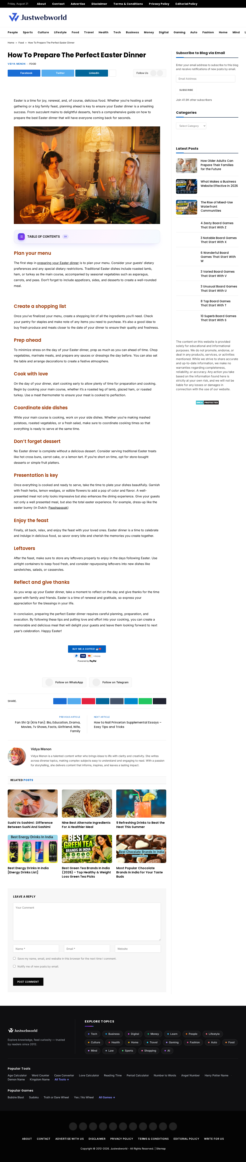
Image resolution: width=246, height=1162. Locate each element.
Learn (173, 1033)
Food (75, 32)
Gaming (179, 32)
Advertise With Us (69, 1138)
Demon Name (16, 1079)
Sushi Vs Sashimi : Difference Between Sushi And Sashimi (30, 825)
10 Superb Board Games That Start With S (218, 318)
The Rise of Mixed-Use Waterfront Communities (217, 206)
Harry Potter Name (216, 1075)
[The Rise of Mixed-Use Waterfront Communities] (186, 207)
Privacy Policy (159, 4)
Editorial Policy (186, 4)
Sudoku (34, 1097)
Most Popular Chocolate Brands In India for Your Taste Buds (139, 872)
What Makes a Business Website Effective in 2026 (219, 184)
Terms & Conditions (128, 4)
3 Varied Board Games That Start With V (218, 274)
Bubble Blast (16, 1097)
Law (111, 1050)
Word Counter (40, 1075)
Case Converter (64, 1075)
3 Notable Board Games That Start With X (219, 240)
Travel (89, 32)
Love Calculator (89, 1075)
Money (149, 32)
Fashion (208, 32)
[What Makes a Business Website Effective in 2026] (186, 186)
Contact (58, 4)
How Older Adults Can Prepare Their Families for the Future (217, 165)
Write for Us (214, 1138)
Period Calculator (138, 1075)
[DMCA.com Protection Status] (207, 404)
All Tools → (62, 1079)
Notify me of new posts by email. (38, 966)
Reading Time (113, 1075)
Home (223, 32)
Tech (117, 32)
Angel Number (190, 1075)
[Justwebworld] (37, 17)
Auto (193, 32)
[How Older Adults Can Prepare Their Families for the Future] (186, 165)
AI (168, 1050)
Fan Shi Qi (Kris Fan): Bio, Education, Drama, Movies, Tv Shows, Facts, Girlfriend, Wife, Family (47, 726)
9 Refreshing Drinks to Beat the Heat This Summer (140, 825)
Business (132, 32)
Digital (164, 32)
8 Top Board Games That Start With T (216, 303)
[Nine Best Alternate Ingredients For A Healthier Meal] (87, 803)
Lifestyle (60, 32)
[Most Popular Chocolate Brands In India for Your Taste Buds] (141, 849)
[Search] (236, 4)
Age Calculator (17, 1075)
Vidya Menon (17, 63)
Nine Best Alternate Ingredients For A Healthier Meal (86, 825)
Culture (43, 32)
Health (103, 32)
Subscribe (186, 90)
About (41, 4)
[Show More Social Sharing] (112, 73)
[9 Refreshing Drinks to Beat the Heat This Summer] (141, 803)
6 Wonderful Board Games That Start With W (218, 257)
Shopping (150, 1050)
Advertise (78, 4)
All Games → (107, 1097)
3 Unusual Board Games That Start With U (219, 288)
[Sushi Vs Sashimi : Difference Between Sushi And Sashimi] (33, 803)
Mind (236, 32)
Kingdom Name (40, 1079)
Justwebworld (119, 1148)
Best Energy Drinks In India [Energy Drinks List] (28, 870)
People (13, 32)
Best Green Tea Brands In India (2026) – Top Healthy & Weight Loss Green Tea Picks (86, 872)
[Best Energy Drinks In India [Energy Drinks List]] (33, 849)
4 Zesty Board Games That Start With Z (217, 225)
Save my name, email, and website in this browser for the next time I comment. (66, 958)
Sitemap (161, 1148)
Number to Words (165, 1075)
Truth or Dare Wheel (56, 1097)
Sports (28, 32)
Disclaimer (99, 4)
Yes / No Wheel (84, 1097)
